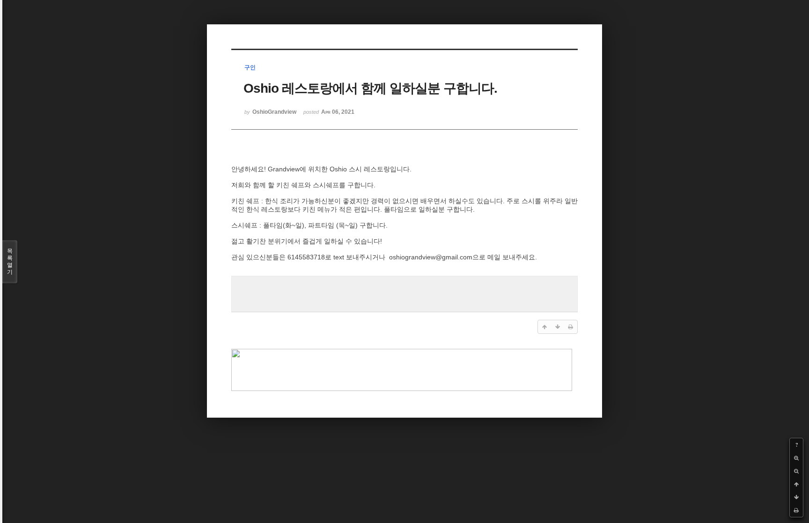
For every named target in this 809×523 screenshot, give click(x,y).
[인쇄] (796, 510)
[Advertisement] (404, 293)
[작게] (796, 471)
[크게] (796, 457)
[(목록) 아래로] (796, 497)
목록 (10, 261)
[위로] (796, 484)
